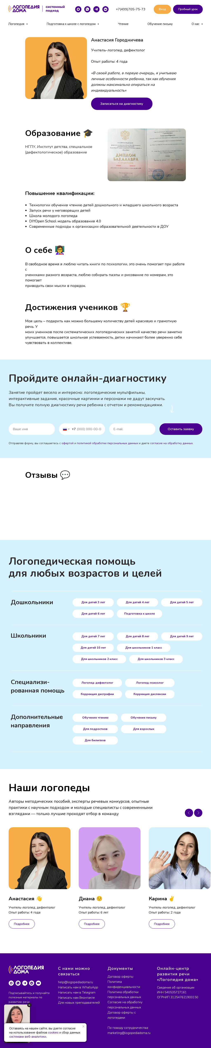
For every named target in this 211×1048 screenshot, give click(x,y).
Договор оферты (120, 976)
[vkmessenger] (105, 9)
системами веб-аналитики (27, 1037)
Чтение (123, 24)
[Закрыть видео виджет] (29, 1005)
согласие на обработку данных (171, 443)
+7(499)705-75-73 (130, 9)
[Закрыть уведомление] (83, 1026)
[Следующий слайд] (198, 813)
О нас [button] (196, 24)
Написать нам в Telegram (76, 992)
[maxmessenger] (78, 9)
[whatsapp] (87, 9)
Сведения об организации (175, 987)
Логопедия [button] (16, 24)
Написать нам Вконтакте (76, 997)
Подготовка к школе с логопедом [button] (71, 24)
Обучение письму (160, 24)
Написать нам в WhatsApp (78, 987)
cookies (53, 1032)
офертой (68, 443)
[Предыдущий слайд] (189, 813)
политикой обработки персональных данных (107, 443)
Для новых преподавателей (79, 1002)
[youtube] (38, 983)
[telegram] (96, 9)
